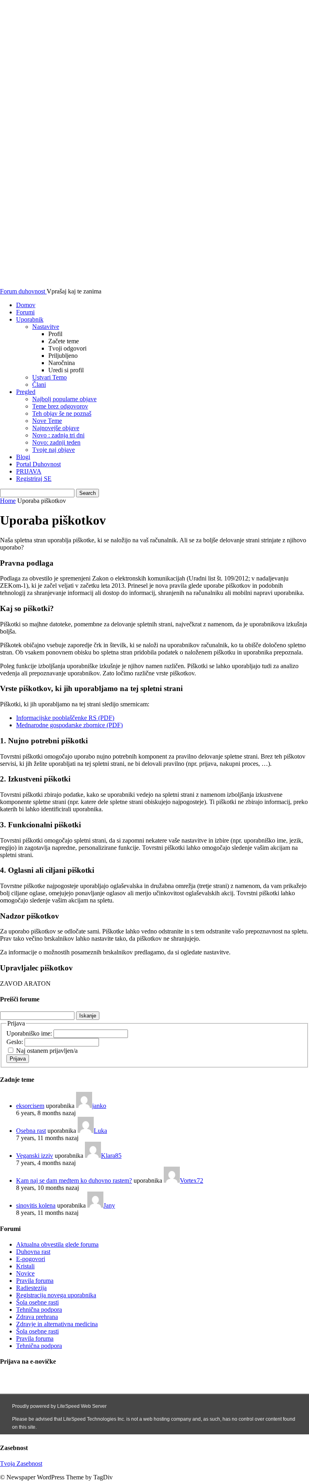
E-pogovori (30, 1258)
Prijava (18, 1059)
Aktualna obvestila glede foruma (57, 1244)
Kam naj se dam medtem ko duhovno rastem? (74, 1180)
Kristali (25, 1266)
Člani (39, 384)
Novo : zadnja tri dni (58, 435)
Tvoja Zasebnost (21, 1463)
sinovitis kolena (36, 1205)
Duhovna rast (33, 1251)
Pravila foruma (35, 1280)
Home (8, 500)
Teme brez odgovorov (60, 406)
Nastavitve (45, 326)
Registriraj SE (34, 478)
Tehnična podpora (39, 1309)
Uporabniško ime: (30, 1033)
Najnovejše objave (55, 428)
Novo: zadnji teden (56, 442)
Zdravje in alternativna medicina (57, 1324)
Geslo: (15, 1041)
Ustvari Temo (49, 377)
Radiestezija (31, 1287)
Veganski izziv (34, 1155)
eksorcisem (30, 1105)
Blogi (23, 456)
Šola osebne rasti (37, 1302)
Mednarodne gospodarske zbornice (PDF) (69, 725)
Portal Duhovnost (38, 464)
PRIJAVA (28, 471)
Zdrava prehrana (37, 1316)
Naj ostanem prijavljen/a (47, 1050)
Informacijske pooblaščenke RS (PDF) (65, 717)
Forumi (25, 312)
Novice (25, 1273)
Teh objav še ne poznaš (61, 413)
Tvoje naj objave (53, 449)
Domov (25, 305)
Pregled (25, 391)
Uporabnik (29, 319)
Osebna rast (31, 1130)
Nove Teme (47, 420)
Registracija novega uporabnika (56, 1295)
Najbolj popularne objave (64, 399)
